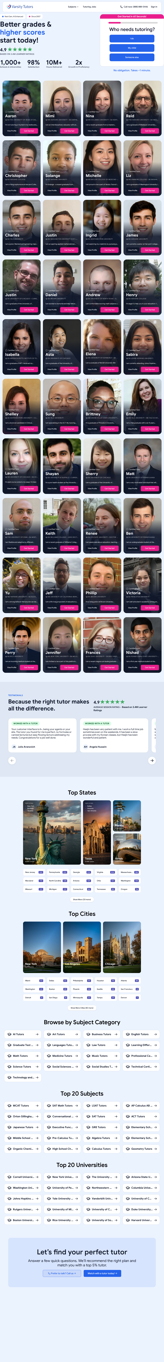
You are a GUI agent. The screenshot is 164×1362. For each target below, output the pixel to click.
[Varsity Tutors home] (20, 7)
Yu (7, 593)
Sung (50, 414)
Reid (130, 116)
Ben (129, 533)
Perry (10, 652)
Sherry (92, 474)
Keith (50, 533)
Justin (51, 235)
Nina (90, 116)
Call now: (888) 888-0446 (136, 7)
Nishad (132, 652)
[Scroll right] (152, 760)
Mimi (49, 116)
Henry (131, 295)
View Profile (11, 131)
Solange (52, 175)
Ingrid (91, 235)
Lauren (11, 473)
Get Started (29, 131)
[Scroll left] (12, 760)
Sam (9, 533)
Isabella (12, 354)
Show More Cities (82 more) (82, 1008)
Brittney (93, 414)
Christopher (16, 175)
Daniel (51, 295)
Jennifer (53, 652)
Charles (12, 235)
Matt (130, 474)
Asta (49, 354)
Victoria (133, 593)
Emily (131, 414)
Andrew (93, 295)
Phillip (91, 593)
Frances (93, 652)
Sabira (132, 354)
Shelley (11, 414)
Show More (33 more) (82, 899)
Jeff (49, 593)
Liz (128, 175)
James (132, 235)
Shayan (52, 474)
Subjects (72, 7)
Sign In (154, 7)
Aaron (10, 116)
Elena (91, 354)
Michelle (93, 175)
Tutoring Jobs (89, 7)
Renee (91, 533)
